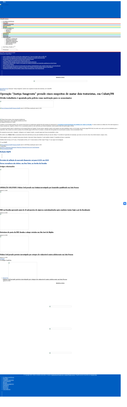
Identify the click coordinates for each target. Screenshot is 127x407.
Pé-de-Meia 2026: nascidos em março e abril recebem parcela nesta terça (19, 61)
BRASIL (5, 26)
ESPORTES (6, 33)
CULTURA (9, 29)
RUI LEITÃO (9, 44)
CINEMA (8, 32)
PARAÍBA (5, 22)
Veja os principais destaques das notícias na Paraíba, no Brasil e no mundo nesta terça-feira (24, 57)
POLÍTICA (5, 34)
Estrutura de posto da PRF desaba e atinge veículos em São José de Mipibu (27, 232)
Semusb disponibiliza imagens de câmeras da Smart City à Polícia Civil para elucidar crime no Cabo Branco (28, 67)
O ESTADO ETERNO (8, 64)
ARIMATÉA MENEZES (12, 41)
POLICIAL (5, 36)
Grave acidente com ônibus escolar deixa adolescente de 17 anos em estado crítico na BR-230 (24, 56)
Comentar (2, 258)
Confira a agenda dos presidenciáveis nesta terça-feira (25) (16, 60)
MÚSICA (8, 30)
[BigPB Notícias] (4, 4)
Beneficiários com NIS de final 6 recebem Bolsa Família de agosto (18, 59)
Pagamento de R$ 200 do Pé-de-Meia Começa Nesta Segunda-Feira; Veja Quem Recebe (23, 68)
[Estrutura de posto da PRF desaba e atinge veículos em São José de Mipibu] (14, 229)
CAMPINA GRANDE (8, 24)
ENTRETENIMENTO (8, 28)
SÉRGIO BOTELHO (11, 42)
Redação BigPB (16, 108)
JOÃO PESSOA (7, 25)
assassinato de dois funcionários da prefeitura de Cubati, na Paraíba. (75, 124)
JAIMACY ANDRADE (11, 38)
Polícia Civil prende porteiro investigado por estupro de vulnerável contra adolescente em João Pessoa (36, 254)
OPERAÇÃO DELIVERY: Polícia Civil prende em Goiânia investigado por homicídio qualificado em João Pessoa (29, 63)
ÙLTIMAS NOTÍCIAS (8, 21)
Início (1, 88)
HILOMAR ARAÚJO (11, 40)
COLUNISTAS (6, 37)
